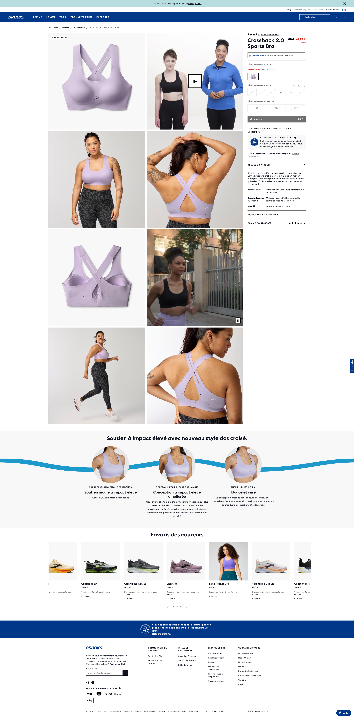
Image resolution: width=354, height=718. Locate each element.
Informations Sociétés (112, 711)
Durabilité (243, 667)
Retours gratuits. (161, 634)
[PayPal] (108, 694)
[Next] (186, 606)
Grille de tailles (185, 665)
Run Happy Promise (217, 658)
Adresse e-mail (91, 668)
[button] (96, 81)
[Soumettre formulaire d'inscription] (125, 673)
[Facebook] (92, 682)
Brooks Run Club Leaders (155, 661)
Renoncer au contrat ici (215, 711)
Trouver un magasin (302, 10)
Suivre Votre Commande (213, 668)
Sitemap (162, 711)
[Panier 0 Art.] (344, 17)
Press (240, 684)
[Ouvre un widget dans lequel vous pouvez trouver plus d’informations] (343, 713)
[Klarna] (117, 694)
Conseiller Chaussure (187, 656)
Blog (289, 10)
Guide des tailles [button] (299, 86)
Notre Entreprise (245, 653)
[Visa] (90, 694)
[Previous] (167, 606)
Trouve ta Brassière (187, 660)
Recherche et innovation (249, 675)
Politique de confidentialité (145, 711)
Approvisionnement (93, 711)
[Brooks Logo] (108, 648)
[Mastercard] (99, 694)
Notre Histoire (244, 662)
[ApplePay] (90, 700)
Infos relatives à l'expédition (215, 675)
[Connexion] (336, 17)
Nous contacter (215, 653)
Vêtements (79, 28)
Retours (211, 662)
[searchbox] (316, 17)
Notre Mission (244, 658)
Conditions (127, 711)
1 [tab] (170, 606)
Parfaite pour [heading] (254, 190)
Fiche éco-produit (196, 711)
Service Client (318, 10)
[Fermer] (344, 3)
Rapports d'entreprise (248, 671)
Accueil (53, 28)
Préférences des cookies (177, 711)
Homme (198, 4)
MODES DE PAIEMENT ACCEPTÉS (103, 688)
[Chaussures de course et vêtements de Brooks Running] (16, 17)
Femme (191, 4)
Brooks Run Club (333, 10)
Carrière (242, 680)
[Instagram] (87, 682)
